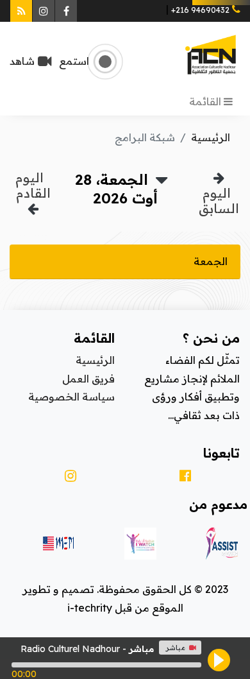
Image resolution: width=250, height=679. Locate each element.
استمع (70, 61)
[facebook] (182, 476)
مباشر (174, 647)
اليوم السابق (219, 200)
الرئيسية (210, 137)
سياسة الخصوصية (71, 396)
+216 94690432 (200, 10)
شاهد (22, 61)
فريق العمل (88, 378)
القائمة (206, 101)
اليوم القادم (31, 185)
